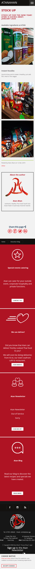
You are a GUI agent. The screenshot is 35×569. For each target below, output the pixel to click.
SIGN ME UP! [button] (17, 429)
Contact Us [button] (17, 300)
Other (3, 166)
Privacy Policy (24, 545)
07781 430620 (10, 532)
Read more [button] (17, 493)
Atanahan (9, 2)
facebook (10, 507)
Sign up (11, 547)
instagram (17, 507)
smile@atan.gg (26, 532)
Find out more (6, 558)
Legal (30, 545)
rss (25, 507)
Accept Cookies (9, 566)
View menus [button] (17, 365)
